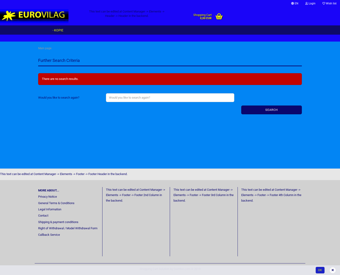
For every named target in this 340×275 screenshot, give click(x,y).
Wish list (331, 3)
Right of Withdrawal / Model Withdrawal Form (67, 228)
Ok (320, 270)
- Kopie (58, 30)
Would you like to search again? (58, 97)
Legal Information (49, 209)
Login (311, 3)
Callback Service (49, 234)
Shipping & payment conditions (58, 222)
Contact (43, 215)
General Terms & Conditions (56, 203)
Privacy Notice (47, 196)
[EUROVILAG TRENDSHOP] (40, 16)
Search (271, 110)
